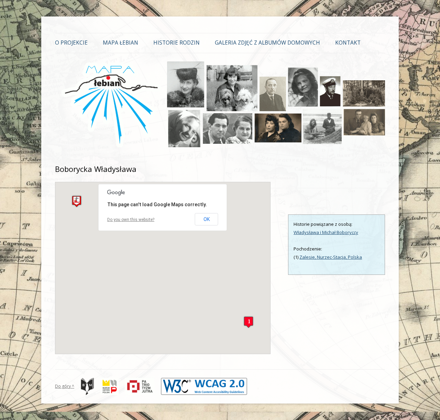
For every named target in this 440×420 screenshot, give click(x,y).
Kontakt (348, 42)
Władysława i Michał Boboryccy (326, 232)
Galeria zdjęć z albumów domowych (267, 42)
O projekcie (71, 42)
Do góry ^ (64, 386)
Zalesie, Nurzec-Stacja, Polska (330, 257)
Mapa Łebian (120, 42)
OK (207, 219)
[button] (76, 201)
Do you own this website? (130, 219)
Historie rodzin (176, 42)
